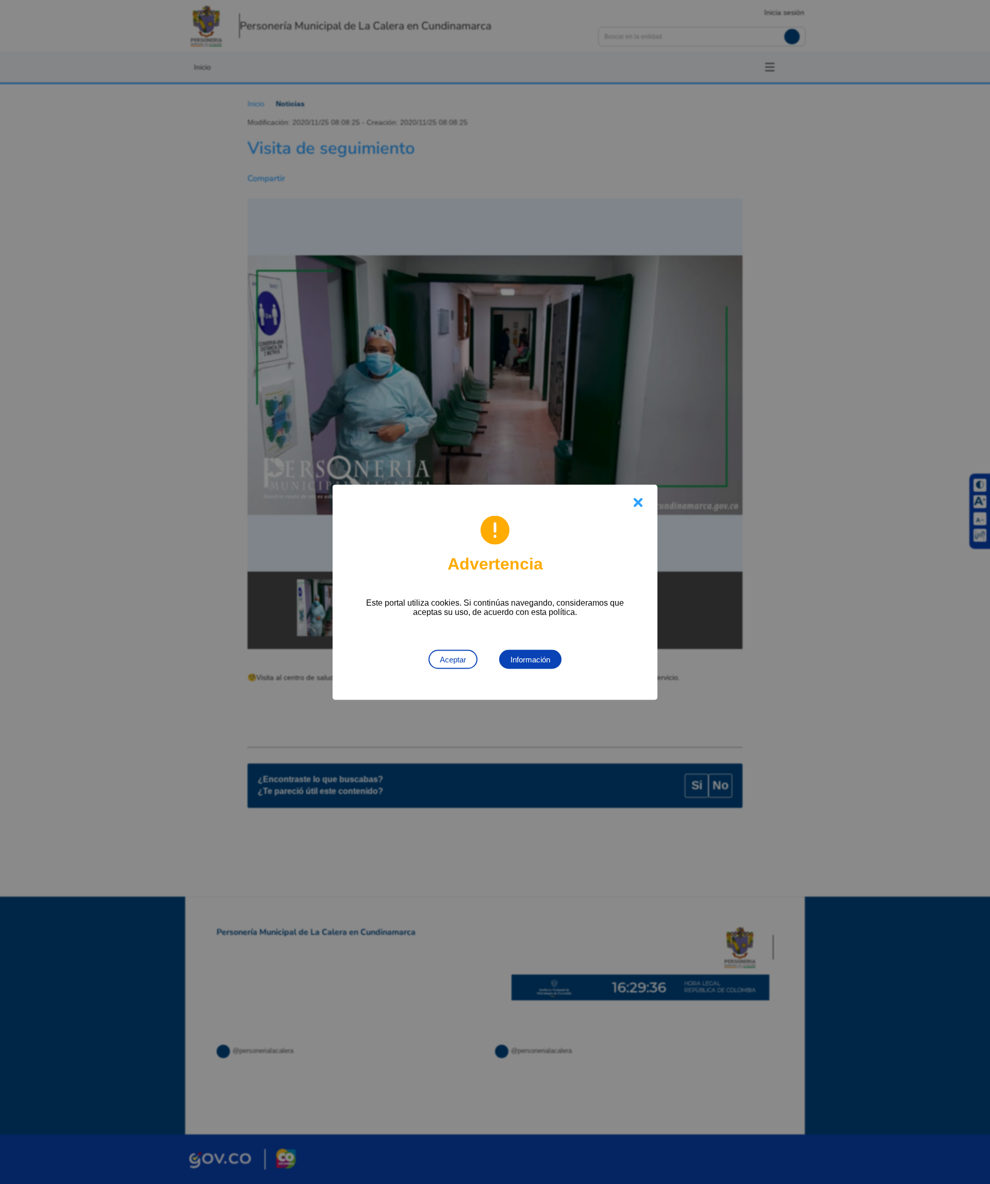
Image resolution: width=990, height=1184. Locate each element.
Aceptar (453, 659)
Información (530, 659)
